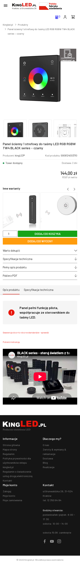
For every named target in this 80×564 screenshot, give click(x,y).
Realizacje (49, 467)
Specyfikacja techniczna (17, 259)
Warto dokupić (11, 250)
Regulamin (9, 453)
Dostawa (48, 458)
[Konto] (65, 17)
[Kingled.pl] (24, 6)
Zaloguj (7, 491)
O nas (46, 445)
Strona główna (11, 445)
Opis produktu (11, 289)
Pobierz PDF (10, 275)
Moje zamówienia (12, 500)
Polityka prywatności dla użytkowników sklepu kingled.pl (17, 463)
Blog (45, 462)
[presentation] (67, 189)
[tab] (11, 289)
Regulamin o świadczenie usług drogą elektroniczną (17, 474)
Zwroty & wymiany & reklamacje (54, 451)
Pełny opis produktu (15, 267)
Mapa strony (10, 449)
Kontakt (7, 480)
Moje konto (9, 495)
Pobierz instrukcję (11, 342)
